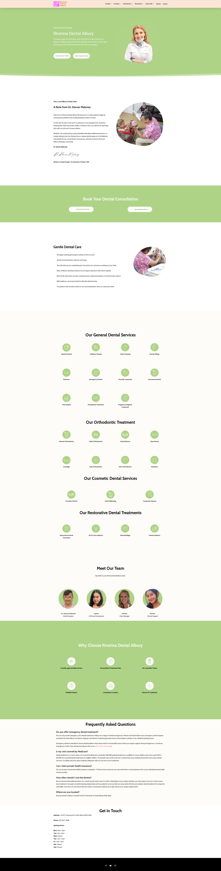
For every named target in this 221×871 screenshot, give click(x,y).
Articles (158, 4)
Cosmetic (116, 4)
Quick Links (149, 4)
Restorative (138, 4)
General (107, 4)
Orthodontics (127, 4)
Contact (165, 4)
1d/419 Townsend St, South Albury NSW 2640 (76, 815)
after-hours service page (103, 746)
